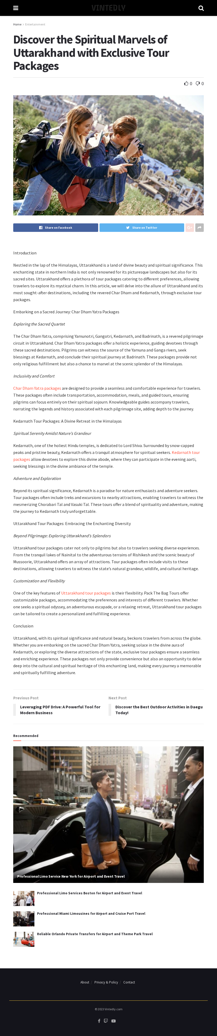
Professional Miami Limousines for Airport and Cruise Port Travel (91, 913)
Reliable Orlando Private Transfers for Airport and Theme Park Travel (95, 934)
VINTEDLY (108, 7)
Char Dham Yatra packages (37, 388)
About (84, 982)
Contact (129, 982)
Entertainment (35, 24)
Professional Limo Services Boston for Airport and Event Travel (89, 893)
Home (17, 24)
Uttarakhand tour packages (86, 593)
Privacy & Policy (106, 982)
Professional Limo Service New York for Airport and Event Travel (70, 876)
